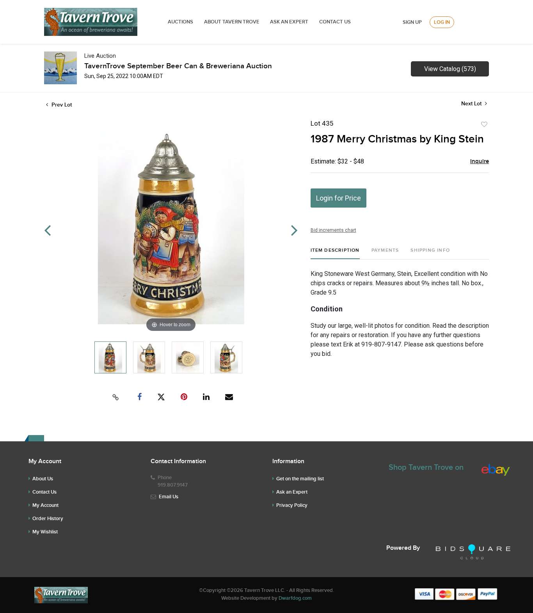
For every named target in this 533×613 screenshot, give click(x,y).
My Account (45, 505)
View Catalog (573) (450, 69)
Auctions (180, 22)
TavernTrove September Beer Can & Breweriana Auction (178, 66)
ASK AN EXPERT (289, 22)
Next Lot (472, 103)
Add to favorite (484, 124)
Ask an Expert (291, 492)
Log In (442, 22)
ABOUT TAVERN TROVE (232, 22)
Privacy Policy (291, 505)
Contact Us (335, 22)
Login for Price (338, 198)
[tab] (335, 253)
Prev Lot (61, 104)
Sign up (412, 22)
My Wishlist (45, 532)
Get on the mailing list (300, 479)
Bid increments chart (333, 230)
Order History (47, 518)
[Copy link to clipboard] (116, 397)
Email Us (168, 497)
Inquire (479, 161)
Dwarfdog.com (295, 598)
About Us (42, 479)
